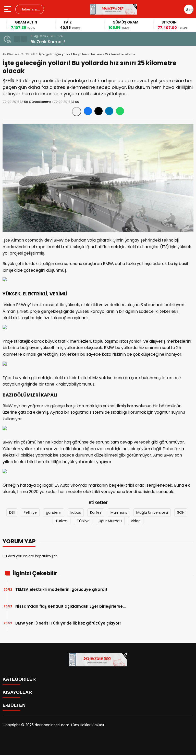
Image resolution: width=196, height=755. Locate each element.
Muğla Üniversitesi (152, 512)
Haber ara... (29, 9)
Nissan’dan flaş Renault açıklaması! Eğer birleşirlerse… (70, 606)
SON (181, 512)
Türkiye (83, 520)
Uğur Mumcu (110, 520)
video (136, 520)
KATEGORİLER (19, 679)
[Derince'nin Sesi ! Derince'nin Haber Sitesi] (113, 9)
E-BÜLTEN (14, 705)
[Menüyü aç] (8, 9)
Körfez (95, 512)
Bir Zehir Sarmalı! (48, 42)
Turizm (61, 520)
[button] (17, 39)
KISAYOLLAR (17, 692)
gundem (53, 512)
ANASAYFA (10, 54)
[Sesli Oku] (76, 111)
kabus (75, 512)
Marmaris (119, 512)
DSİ (12, 512)
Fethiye (30, 512)
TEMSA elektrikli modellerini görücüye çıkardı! (61, 589)
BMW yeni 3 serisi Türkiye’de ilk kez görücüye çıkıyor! (68, 623)
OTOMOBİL (28, 54)
